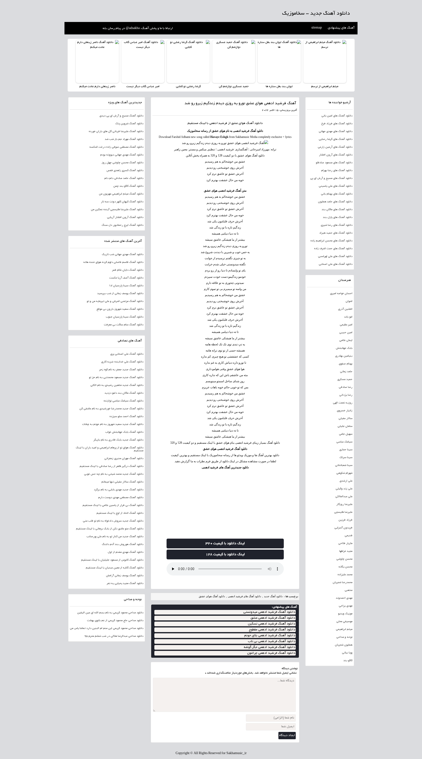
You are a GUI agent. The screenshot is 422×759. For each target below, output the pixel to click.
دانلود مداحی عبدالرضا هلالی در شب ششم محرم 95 (113, 636)
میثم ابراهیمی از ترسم (324, 86)
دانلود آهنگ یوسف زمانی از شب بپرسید (120, 293)
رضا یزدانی (345, 395)
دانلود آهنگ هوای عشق (212, 596)
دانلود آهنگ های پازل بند (337, 217)
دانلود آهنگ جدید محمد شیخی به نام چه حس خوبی (113, 474)
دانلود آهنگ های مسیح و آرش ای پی (331, 178)
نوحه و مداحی (344, 637)
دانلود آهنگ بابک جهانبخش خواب (124, 432)
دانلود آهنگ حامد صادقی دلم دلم (123, 178)
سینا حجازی (345, 449)
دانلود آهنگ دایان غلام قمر (127, 270)
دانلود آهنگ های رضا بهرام (336, 170)
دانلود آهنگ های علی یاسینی (335, 186)
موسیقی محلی (344, 621)
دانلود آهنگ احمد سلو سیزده (126, 416)
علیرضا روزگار (344, 504)
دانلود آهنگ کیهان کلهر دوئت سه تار (122, 201)
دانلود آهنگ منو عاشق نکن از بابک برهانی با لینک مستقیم (109, 528)
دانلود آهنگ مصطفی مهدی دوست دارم (120, 497)
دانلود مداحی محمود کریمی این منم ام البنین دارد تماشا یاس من (106, 628)
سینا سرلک (345, 457)
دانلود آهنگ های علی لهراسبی (335, 256)
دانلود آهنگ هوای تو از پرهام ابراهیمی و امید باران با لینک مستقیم (109, 449)
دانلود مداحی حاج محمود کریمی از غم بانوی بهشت (115, 620)
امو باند (348, 317)
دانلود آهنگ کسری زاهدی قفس (124, 170)
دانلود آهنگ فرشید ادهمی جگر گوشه (269, 647)
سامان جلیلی (345, 426)
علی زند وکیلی (344, 488)
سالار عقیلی (345, 418)
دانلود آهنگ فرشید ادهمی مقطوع (272, 630)
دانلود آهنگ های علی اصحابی (335, 264)
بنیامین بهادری (343, 356)
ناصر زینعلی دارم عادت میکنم (97, 86)
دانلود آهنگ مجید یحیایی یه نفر (125, 583)
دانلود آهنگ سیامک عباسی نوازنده (123, 401)
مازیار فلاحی (345, 543)
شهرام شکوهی (344, 473)
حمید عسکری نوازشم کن (234, 86)
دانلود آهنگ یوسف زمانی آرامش (124, 575)
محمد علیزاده (345, 574)
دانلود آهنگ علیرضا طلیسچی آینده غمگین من (117, 209)
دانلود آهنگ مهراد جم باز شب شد (124, 139)
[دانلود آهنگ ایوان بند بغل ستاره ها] (279, 61)
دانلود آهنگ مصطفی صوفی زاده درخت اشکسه (116, 147)
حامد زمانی (346, 371)
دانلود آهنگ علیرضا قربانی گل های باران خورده (116, 131)
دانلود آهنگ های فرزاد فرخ (336, 123)
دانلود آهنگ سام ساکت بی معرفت (123, 324)
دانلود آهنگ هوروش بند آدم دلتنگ (122, 544)
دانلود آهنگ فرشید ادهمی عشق (273, 618)
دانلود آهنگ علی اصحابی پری (126, 354)
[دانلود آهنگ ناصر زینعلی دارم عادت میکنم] (97, 61)
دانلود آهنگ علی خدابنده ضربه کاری (122, 361)
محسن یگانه (345, 566)
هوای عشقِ (233, 369)
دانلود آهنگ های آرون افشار (335, 155)
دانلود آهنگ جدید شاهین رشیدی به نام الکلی (116, 385)
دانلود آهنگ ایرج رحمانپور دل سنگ (122, 225)
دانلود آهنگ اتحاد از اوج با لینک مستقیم (119, 513)
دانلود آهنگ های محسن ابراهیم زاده (331, 240)
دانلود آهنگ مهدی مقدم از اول (125, 552)
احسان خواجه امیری (341, 293)
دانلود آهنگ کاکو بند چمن (128, 186)
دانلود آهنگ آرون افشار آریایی (125, 217)
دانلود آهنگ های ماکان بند (337, 209)
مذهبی (348, 590)
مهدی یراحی (345, 606)
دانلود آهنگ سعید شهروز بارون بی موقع (119, 309)
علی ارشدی (345, 481)
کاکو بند (347, 660)
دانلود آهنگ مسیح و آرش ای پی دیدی (121, 115)
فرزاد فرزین (345, 520)
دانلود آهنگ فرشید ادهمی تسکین (271, 624)
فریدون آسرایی (343, 527)
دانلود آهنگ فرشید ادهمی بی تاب (271, 641)
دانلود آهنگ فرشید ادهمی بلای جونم (269, 635)
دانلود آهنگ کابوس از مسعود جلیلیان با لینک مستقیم (112, 560)
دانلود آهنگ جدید (273, 596)
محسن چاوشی (344, 559)
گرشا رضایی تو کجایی (188, 86)
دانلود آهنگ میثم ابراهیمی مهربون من (121, 194)
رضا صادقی (345, 387)
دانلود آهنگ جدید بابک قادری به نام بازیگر (118, 440)
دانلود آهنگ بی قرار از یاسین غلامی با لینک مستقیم (113, 505)
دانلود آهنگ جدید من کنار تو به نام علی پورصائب (114, 536)
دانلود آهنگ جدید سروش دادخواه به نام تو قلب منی (113, 521)
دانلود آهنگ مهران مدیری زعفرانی (123, 458)
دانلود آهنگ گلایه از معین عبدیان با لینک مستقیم (114, 567)
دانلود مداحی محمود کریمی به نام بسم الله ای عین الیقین (110, 612)
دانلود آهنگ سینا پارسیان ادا (126, 285)
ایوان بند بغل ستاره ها (279, 86)
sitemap (316, 28)
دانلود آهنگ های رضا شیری (336, 225)
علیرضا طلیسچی (343, 512)
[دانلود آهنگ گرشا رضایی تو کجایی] (188, 61)
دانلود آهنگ (254, 123)
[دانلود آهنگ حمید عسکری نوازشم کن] (233, 61)
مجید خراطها (345, 551)
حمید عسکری (344, 379)
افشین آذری (345, 309)
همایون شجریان (343, 645)
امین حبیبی (345, 332)
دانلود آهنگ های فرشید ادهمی (244, 596)
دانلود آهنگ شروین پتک (129, 123)
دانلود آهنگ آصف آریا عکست (126, 278)
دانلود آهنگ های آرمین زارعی (335, 147)
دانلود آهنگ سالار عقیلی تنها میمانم (122, 482)
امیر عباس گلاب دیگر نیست (142, 86)
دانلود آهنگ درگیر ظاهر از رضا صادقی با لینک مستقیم (111, 466)
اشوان (349, 301)
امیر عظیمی (346, 324)
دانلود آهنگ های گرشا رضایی (335, 139)
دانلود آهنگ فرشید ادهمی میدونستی (269, 612)
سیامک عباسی (344, 442)
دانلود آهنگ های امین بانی (336, 115)
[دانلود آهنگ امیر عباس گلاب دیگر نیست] (142, 61)
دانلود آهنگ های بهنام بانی (336, 194)
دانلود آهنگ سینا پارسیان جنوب (124, 317)
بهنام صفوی (345, 363)
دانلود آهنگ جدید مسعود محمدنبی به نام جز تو (116, 377)
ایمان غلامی (345, 340)
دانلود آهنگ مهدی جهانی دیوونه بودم (121, 155)
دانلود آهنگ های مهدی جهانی (335, 131)
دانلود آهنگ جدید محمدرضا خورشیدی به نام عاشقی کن (111, 408)
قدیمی (348, 535)
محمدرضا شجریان (342, 582)
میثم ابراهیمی (344, 629)
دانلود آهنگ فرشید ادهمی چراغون (271, 653)
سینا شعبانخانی (343, 465)
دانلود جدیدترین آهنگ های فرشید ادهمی (225, 467)
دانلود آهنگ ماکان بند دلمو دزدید (124, 393)
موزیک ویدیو (345, 613)
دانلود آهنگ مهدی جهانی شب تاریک (122, 254)
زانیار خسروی (344, 410)
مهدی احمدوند (344, 598)
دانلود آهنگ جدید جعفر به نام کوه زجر (121, 369)
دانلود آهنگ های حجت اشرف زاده (333, 248)
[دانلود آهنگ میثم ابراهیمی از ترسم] (324, 61)
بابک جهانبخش (344, 348)
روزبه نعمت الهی (342, 402)
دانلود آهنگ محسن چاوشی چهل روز (122, 162)
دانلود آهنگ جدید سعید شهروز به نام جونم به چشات (112, 424)
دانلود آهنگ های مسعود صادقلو (334, 162)
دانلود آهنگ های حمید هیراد (335, 233)
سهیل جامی (345, 434)
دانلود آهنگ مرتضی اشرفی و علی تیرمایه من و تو (115, 301)
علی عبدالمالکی (343, 496)
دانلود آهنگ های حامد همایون (335, 201)
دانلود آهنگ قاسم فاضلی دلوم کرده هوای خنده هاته (113, 262)
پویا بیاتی (347, 652)
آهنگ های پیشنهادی (341, 28)
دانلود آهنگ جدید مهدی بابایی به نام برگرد (118, 489)
